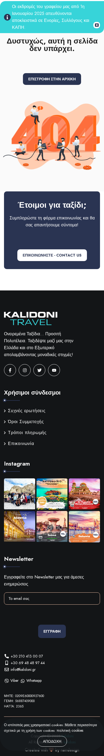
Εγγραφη (52, 631)
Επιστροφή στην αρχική (52, 79)
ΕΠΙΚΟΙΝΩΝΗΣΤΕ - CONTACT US (52, 255)
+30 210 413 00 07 (27, 656)
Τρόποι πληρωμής (27, 433)
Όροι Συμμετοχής (26, 422)
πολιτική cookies (70, 730)
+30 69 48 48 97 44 (28, 663)
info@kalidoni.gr (23, 669)
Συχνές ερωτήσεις (27, 411)
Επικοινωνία (21, 443)
